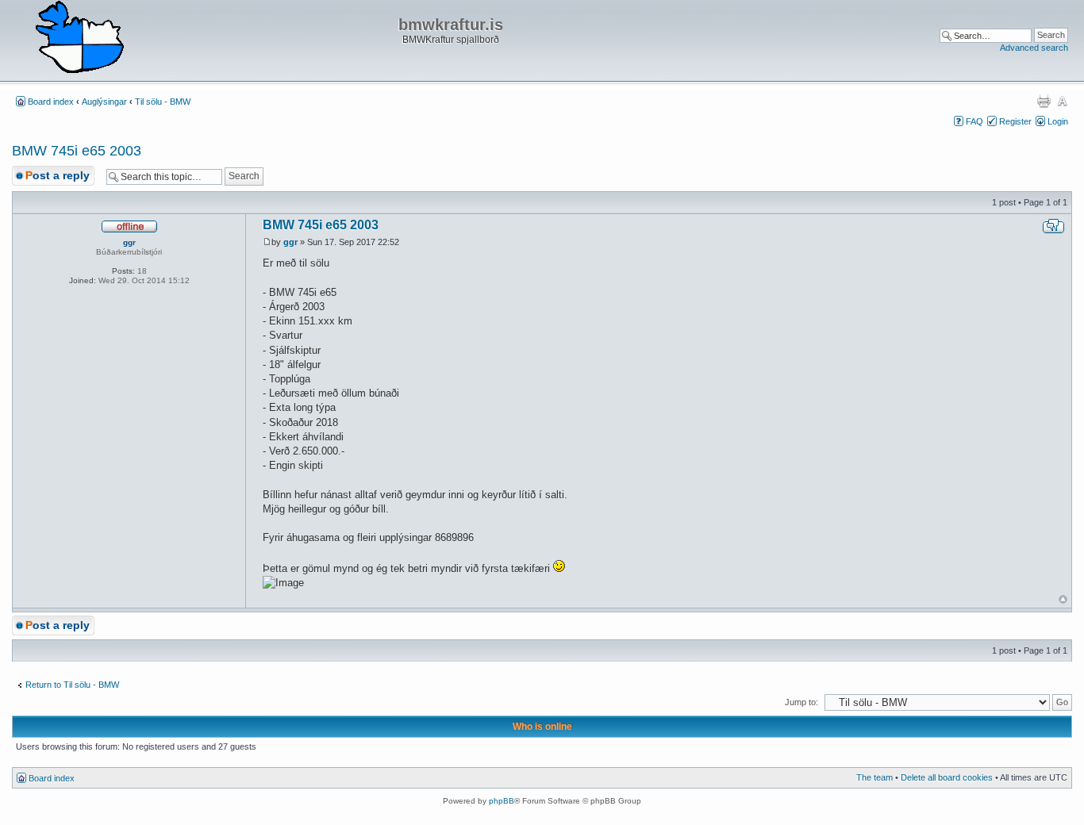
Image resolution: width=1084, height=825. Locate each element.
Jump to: (801, 702)
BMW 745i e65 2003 (76, 151)
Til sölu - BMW (162, 101)
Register (1015, 121)
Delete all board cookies (947, 777)
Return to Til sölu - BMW (72, 684)
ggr (290, 242)
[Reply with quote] (1053, 226)
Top (1063, 599)
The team (874, 777)
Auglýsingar (104, 101)
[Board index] (79, 38)
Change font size (1062, 101)
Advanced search (1034, 47)
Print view (1043, 101)
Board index (51, 101)
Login (1057, 121)
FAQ (974, 121)
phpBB (501, 800)
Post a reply (57, 175)
